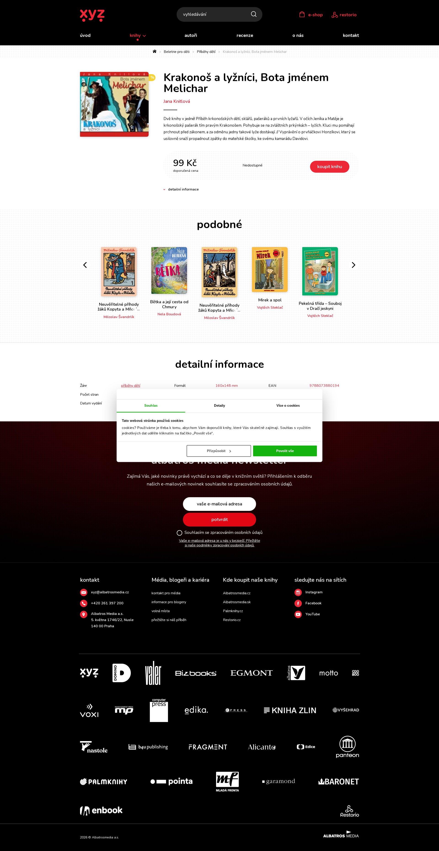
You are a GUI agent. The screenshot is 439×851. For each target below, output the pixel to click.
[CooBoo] (355, 673)
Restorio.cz (232, 619)
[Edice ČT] (306, 747)
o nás (298, 35)
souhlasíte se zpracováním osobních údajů (248, 484)
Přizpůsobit (216, 451)
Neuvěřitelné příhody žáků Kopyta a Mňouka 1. (119, 309)
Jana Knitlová (176, 101)
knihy (136, 35)
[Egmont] (252, 673)
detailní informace (183, 189)
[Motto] (329, 673)
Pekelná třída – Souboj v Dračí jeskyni (320, 306)
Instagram (314, 592)
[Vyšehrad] (346, 710)
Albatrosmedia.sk (237, 602)
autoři (191, 35)
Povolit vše (285, 451)
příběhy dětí (130, 385)
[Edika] (196, 710)
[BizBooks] (196, 673)
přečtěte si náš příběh (169, 619)
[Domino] (122, 673)
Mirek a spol (270, 300)
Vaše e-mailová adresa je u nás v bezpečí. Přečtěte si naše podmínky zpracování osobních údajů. (219, 543)
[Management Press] (124, 710)
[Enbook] (101, 811)
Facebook (313, 603)
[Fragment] (208, 747)
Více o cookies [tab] (288, 405)
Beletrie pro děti (177, 51)
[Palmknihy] (103, 781)
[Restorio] (350, 811)
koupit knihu (329, 167)
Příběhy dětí (206, 51)
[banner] (92, 16)
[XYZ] (89, 673)
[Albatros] (296, 673)
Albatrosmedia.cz (236, 593)
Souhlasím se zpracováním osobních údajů (223, 532)
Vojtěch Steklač (270, 307)
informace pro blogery (169, 602)
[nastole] (93, 747)
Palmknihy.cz (233, 611)
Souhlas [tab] (151, 405)
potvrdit (219, 519)
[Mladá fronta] (227, 781)
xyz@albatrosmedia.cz (110, 592)
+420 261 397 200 (107, 603)
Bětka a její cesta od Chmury (169, 304)
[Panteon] (347, 747)
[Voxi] (89, 710)
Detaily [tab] (219, 405)
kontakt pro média (166, 593)
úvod (85, 35)
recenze (245, 35)
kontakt (351, 35)
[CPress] (236, 710)
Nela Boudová (169, 314)
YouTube (312, 614)
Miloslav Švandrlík (119, 316)
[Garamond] (278, 781)
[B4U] (148, 747)
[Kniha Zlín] (290, 710)
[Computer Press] (159, 710)
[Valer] (153, 673)
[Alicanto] (262, 747)
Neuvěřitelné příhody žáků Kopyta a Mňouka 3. (219, 310)
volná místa (161, 611)
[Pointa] (171, 781)
